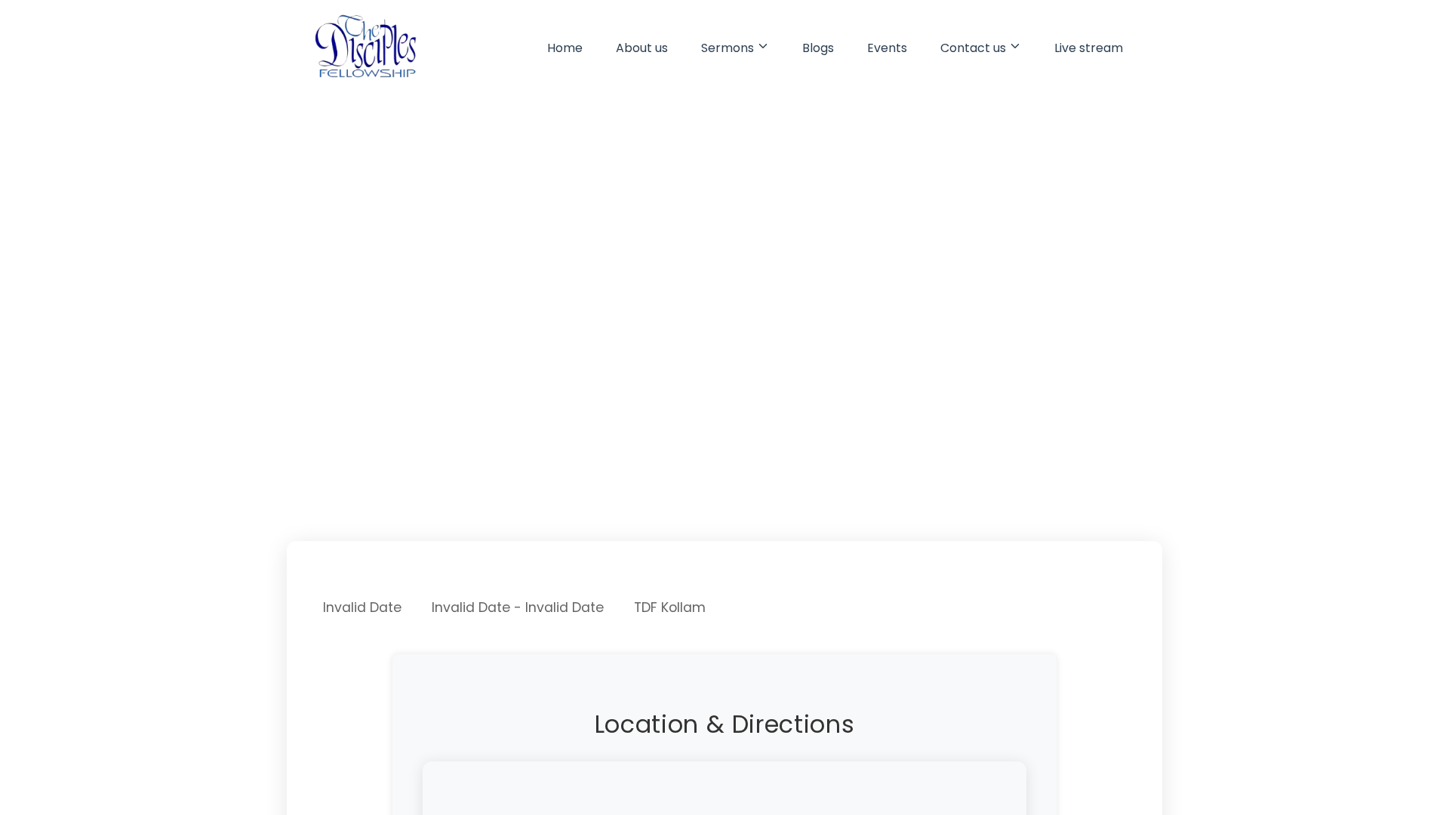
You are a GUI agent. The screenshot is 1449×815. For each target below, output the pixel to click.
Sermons (727, 48)
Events (887, 48)
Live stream (1088, 48)
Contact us (973, 48)
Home (565, 48)
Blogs (818, 48)
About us (642, 48)
